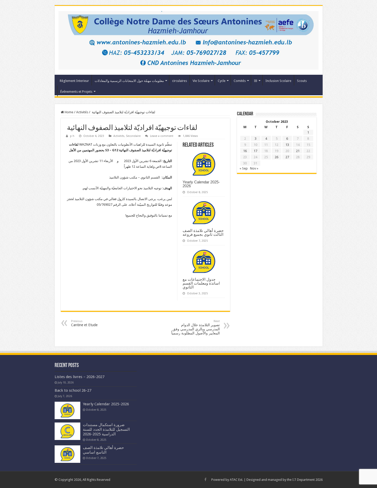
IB (255, 81)
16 (245, 151)
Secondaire (133, 136)
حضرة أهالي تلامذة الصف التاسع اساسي (103, 450)
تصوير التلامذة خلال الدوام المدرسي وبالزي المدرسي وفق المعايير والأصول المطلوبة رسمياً (195, 327)
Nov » (254, 168)
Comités (240, 81)
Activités (82, 112)
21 (298, 151)
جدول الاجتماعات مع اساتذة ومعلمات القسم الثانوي (201, 283)
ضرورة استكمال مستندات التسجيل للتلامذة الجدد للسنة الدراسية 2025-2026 (106, 429)
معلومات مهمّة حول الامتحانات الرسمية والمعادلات (129, 81)
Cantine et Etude (84, 323)
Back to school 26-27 (73, 390)
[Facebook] (205, 479)
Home (68, 112)
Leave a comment (161, 136)
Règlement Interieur (74, 81)
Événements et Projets (76, 91)
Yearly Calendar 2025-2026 (201, 184)
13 (287, 145)
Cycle (221, 81)
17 (255, 151)
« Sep (244, 168)
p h (72, 136)
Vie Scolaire (201, 81)
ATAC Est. (236, 480)
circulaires (179, 81)
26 (276, 157)
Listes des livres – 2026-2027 (79, 376)
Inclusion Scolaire (278, 81)
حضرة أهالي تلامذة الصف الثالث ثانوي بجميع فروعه (203, 232)
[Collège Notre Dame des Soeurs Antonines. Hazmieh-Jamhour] (188, 39)
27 (287, 157)
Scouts (302, 81)
